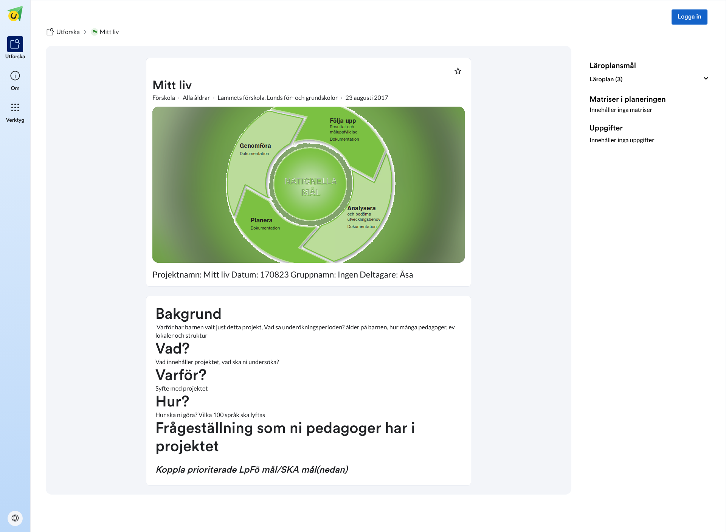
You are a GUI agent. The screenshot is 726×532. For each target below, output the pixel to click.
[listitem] (15, 48)
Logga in (689, 17)
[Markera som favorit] (458, 71)
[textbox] (308, 390)
